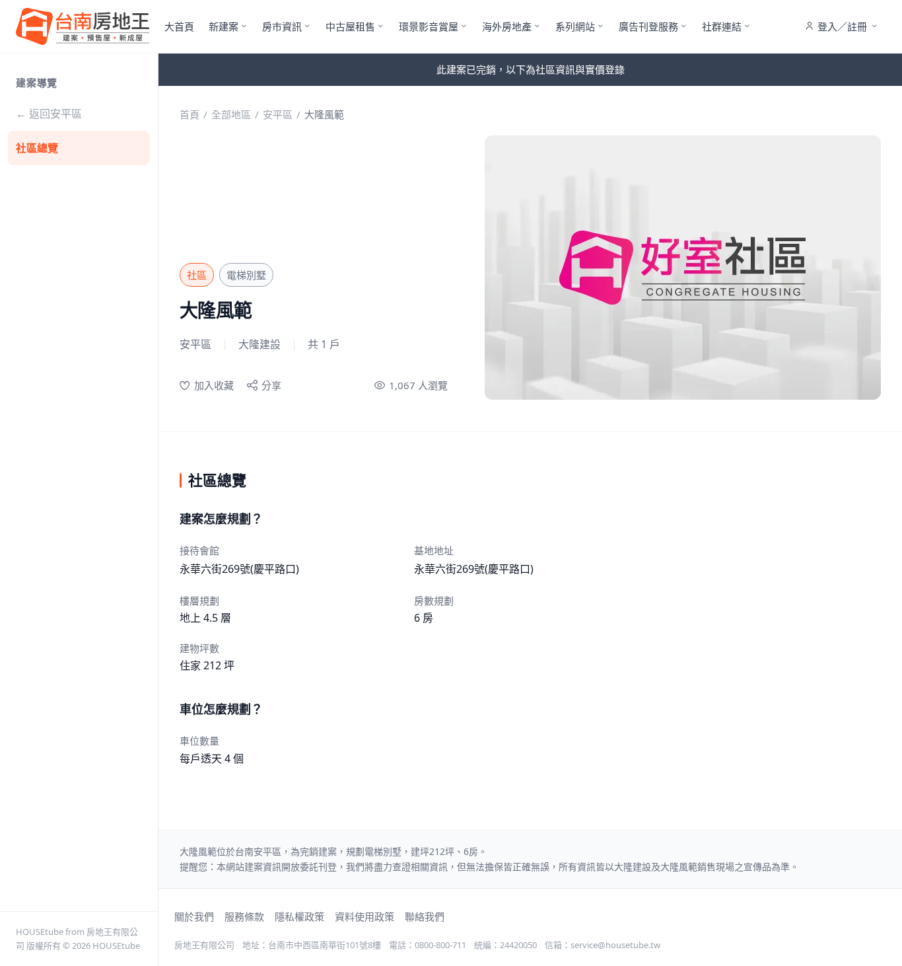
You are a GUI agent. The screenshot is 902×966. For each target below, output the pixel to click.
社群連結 (722, 26)
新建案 (223, 26)
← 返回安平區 (49, 113)
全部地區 (231, 114)
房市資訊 (282, 26)
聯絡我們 (424, 916)
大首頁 (179, 26)
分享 (271, 385)
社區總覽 (37, 148)
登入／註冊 (842, 26)
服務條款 (244, 916)
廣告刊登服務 (648, 26)
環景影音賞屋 (428, 26)
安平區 (278, 114)
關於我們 (194, 916)
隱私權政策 (299, 916)
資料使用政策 (364, 916)
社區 (197, 274)
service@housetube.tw (615, 945)
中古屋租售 (350, 26)
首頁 (189, 114)
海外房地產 (507, 26)
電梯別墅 (246, 274)
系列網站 (575, 26)
